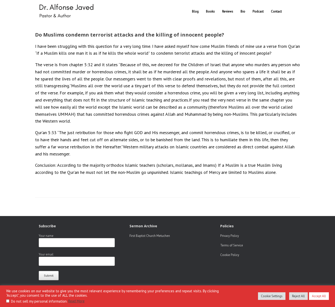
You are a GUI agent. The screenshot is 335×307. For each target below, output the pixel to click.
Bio (243, 11)
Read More (76, 301)
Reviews (227, 11)
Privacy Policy (229, 236)
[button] (292, 11)
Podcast (258, 11)
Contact (276, 11)
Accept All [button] (319, 296)
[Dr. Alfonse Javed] (67, 11)
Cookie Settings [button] (272, 296)
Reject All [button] (298, 296)
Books (210, 11)
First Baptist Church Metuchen (149, 236)
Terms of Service (231, 245)
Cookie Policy (229, 255)
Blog (195, 11)
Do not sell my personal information (39, 301)
